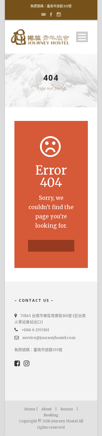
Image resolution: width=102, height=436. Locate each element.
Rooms (66, 409)
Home (29, 409)
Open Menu (82, 37)
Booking (51, 415)
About (46, 409)
